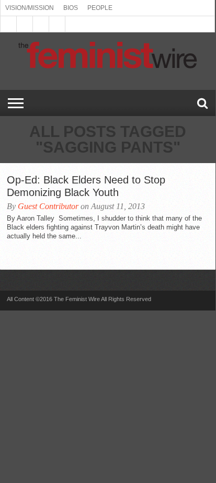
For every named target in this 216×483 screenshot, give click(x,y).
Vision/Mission (29, 8)
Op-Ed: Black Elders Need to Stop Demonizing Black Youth (86, 186)
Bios (70, 8)
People (99, 8)
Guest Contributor (48, 206)
